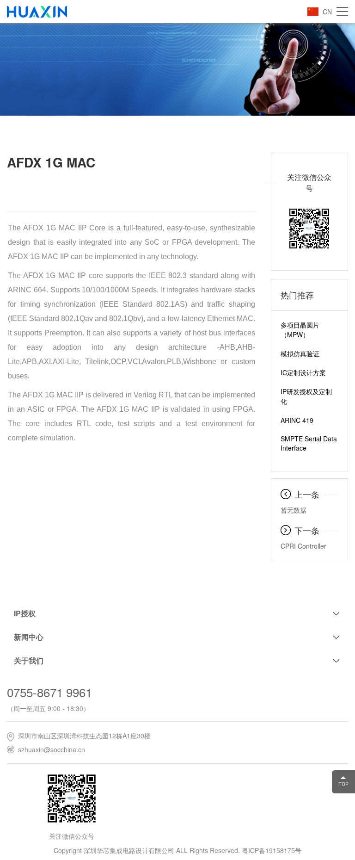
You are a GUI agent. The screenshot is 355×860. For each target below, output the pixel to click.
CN (327, 11)
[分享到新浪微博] (228, 188)
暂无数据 (293, 509)
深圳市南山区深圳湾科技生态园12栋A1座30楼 (84, 735)
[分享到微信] (194, 188)
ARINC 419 (297, 420)
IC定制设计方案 (303, 372)
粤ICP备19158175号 (271, 850)
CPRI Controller (303, 546)
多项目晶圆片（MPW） (300, 329)
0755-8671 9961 (49, 691)
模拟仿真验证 (300, 353)
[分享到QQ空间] (211, 188)
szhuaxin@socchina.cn (51, 749)
